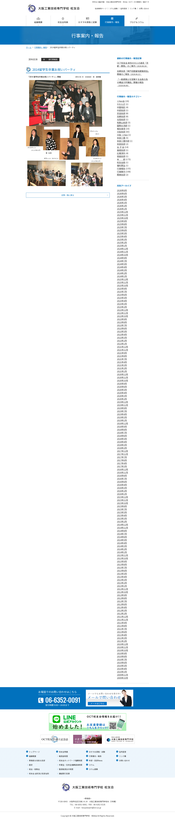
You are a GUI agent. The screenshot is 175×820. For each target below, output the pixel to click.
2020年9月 (122, 383)
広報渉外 (121, 153)
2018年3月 (122, 444)
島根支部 (121, 150)
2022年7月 (122, 325)
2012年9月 (122, 595)
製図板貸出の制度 (66, 769)
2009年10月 (122, 677)
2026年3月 (122, 202)
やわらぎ (121, 104)
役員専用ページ (101, 8)
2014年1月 (122, 552)
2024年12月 (122, 248)
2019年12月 (122, 401)
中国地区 (121, 107)
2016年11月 (122, 472)
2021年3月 (122, 365)
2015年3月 (122, 518)
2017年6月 (122, 460)
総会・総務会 (34, 769)
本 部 (46, 59)
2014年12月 (122, 524)
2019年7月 (122, 411)
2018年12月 (122, 423)
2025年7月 (122, 227)
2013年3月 (122, 579)
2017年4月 (122, 463)
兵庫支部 (121, 116)
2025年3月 (122, 239)
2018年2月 (122, 447)
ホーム (28, 47)
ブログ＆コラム (137, 22)
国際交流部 (122, 125)
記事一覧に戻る (67, 195)
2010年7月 (122, 659)
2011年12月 (122, 616)
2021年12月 (122, 346)
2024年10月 (122, 254)
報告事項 (121, 128)
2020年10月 (122, 380)
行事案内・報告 (112, 22)
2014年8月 (122, 530)
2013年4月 (122, 576)
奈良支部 (121, 144)
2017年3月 (122, 466)
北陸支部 (121, 119)
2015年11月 (122, 500)
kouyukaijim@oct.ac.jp (91, 807)
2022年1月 (122, 343)
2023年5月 (122, 297)
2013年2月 (122, 582)
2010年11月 (122, 647)
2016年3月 (122, 487)
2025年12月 (122, 211)
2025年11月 (122, 214)
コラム (91, 765)
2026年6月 (122, 193)
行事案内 (121, 171)
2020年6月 (122, 386)
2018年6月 (122, 435)
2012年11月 (122, 588)
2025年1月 (122, 245)
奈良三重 (121, 137)
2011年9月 (122, 622)
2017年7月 (122, 457)
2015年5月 (122, 512)
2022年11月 (122, 313)
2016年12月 (122, 469)
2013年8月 (122, 564)
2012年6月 (122, 604)
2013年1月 (122, 585)
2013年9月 (122, 561)
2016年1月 (122, 493)
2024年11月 (122, 251)
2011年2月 (122, 641)
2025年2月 (122, 242)
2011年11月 (122, 619)
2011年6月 (122, 631)
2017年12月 (122, 450)
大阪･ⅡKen (122, 134)
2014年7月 (122, 533)
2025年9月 (122, 221)
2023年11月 (122, 282)
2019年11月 (122, 404)
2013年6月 (122, 570)
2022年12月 (122, 309)
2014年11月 (122, 527)
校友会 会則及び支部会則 (39, 773)
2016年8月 (122, 475)
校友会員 (121, 162)
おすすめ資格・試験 (97, 752)
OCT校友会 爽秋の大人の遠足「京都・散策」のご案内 (132, 64)
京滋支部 (121, 113)
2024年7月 (122, 260)
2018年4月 (122, 441)
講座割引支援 (64, 773)
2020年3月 (122, 395)
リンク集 (133, 8)
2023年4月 (122, 300)
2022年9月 (122, 319)
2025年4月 (122, 236)
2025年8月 (122, 224)
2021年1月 (122, 371)
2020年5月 (122, 389)
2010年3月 (122, 671)
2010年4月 (122, 668)
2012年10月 (122, 592)
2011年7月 (122, 628)
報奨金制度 (63, 756)
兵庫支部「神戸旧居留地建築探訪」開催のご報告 (133, 72)
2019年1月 (122, 420)
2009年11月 (122, 674)
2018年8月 (122, 429)
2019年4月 (122, 414)
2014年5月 (122, 539)
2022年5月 (122, 331)
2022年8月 (122, 322)
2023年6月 (122, 294)
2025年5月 (122, 233)
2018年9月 (122, 426)
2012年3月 (122, 610)
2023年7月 (122, 291)
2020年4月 (122, 392)
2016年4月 (122, 484)
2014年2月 (122, 549)
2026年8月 (122, 190)
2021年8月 (122, 355)
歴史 (31, 765)
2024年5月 (122, 263)
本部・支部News (95, 760)
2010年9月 (122, 653)
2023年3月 (122, 303)
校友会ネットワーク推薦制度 (70, 760)
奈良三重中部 (123, 140)
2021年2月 (122, 368)
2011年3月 (122, 637)
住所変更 (123, 8)
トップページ (34, 752)
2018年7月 (122, 432)
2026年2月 (122, 205)
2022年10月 (122, 316)
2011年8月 (122, 625)
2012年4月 (122, 607)
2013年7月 (122, 567)
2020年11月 (122, 377)
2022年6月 (122, 328)
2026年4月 (122, 199)
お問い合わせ (144, 8)
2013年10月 (122, 558)
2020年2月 (122, 398)
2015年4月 (122, 515)
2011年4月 (122, 634)
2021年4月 (122, 362)
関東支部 (121, 174)
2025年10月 (122, 217)
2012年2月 (122, 613)
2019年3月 (122, 417)
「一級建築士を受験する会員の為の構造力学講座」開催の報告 (132, 82)
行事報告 (54, 59)
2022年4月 (122, 334)
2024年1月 (122, 276)
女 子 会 (120, 147)
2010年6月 (122, 662)
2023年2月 (122, 306)
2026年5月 (122, 196)
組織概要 (38, 22)
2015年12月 (122, 496)
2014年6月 (122, 536)
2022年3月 (122, 337)
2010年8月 (122, 656)
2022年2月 (122, 340)
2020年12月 (122, 374)
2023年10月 (122, 285)
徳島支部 (121, 156)
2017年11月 (122, 454)
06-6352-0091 (81, 804)
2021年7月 (122, 358)
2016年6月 (122, 481)
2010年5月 (122, 665)
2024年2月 (122, 273)
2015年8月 (122, 506)
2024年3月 (122, 270)
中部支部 (121, 110)
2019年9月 (122, 408)
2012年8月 (122, 598)
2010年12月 (122, 644)
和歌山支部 (122, 122)
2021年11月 (122, 349)
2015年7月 (122, 509)
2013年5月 (122, 573)
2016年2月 (122, 490)
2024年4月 (122, 267)
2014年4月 (122, 542)
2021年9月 (122, 352)
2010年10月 (122, 650)
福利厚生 (121, 165)
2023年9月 (122, 288)
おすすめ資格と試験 (87, 22)
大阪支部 (121, 131)
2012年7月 (122, 601)
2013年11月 (122, 555)
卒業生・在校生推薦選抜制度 (70, 765)
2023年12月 (122, 279)
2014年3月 (122, 546)
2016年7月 (122, 478)
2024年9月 (122, 257)
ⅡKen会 (121, 101)
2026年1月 (122, 208)
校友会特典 (63, 22)
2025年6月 (122, 230)
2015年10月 (122, 503)
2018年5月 (122, 438)
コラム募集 (113, 8)
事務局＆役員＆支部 (37, 760)
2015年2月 (122, 521)
